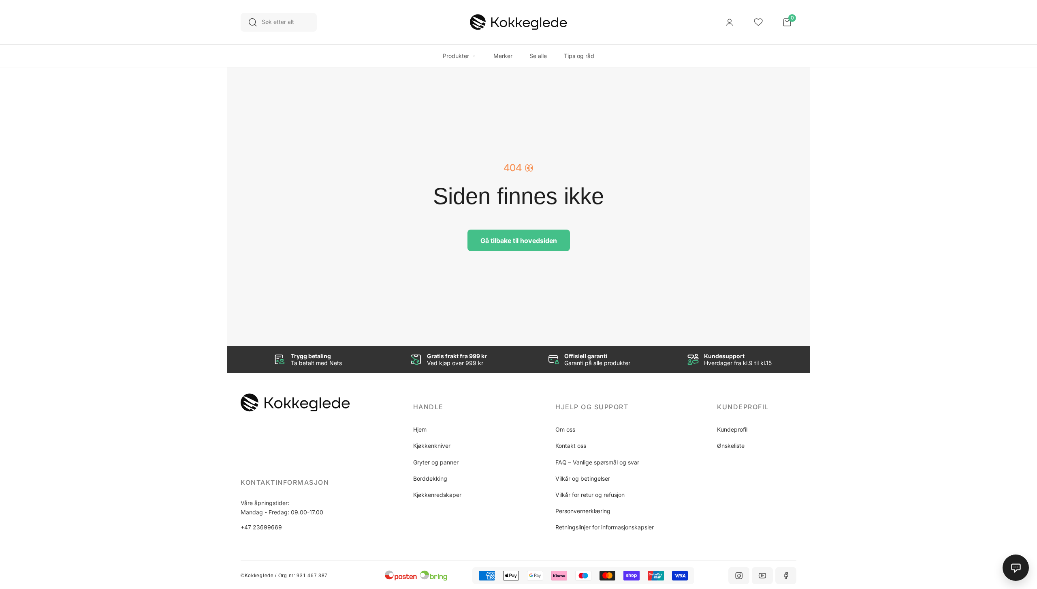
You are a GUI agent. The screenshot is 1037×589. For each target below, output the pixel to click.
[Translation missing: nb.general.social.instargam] (738, 575)
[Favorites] (758, 22)
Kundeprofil (732, 429)
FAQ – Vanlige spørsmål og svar (597, 462)
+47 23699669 (261, 527)
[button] (453, 407)
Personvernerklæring (582, 510)
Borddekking (430, 478)
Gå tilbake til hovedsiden (518, 240)
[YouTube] (762, 575)
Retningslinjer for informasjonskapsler (604, 527)
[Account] (729, 22)
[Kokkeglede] (518, 22)
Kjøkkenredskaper (437, 494)
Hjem (420, 429)
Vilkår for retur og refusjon (590, 494)
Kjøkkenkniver (431, 445)
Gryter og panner (436, 462)
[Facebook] (785, 575)
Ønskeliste (731, 445)
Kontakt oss (570, 445)
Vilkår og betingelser (582, 478)
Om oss (565, 429)
